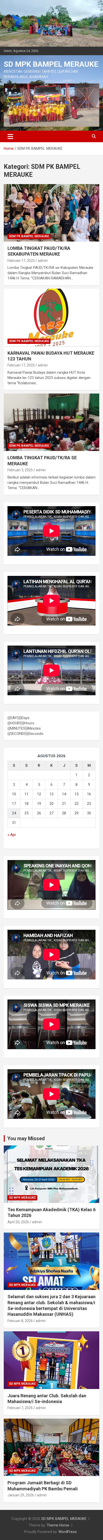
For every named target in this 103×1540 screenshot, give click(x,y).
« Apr (12, 834)
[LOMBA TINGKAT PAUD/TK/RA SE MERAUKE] (52, 422)
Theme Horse (58, 1525)
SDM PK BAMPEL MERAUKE (29, 236)
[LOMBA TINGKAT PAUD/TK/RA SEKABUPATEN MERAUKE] (52, 213)
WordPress (67, 1531)
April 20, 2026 (18, 1222)
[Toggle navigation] (10, 136)
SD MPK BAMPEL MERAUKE (51, 64)
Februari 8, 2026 (20, 1321)
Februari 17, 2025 (21, 261)
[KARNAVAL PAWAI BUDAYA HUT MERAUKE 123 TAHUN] (52, 318)
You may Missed (26, 1138)
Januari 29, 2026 (21, 1495)
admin (43, 261)
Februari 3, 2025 (20, 470)
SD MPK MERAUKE (22, 1197)
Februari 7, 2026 (20, 1408)
